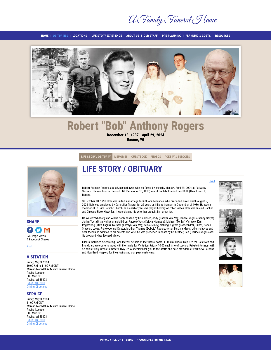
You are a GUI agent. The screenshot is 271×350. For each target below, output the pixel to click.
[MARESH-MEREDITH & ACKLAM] (54, 15)
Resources (222, 36)
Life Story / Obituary (96, 156)
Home (44, 36)
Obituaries (60, 36)
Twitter (38, 230)
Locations (79, 36)
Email (47, 230)
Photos (155, 156)
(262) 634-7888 (36, 283)
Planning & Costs (198, 36)
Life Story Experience (106, 36)
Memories (121, 156)
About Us (132, 36)
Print (29, 246)
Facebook (30, 230)
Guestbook (139, 156)
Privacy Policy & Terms (116, 340)
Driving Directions (37, 286)
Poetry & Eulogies (177, 156)
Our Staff (151, 36)
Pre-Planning (171, 36)
